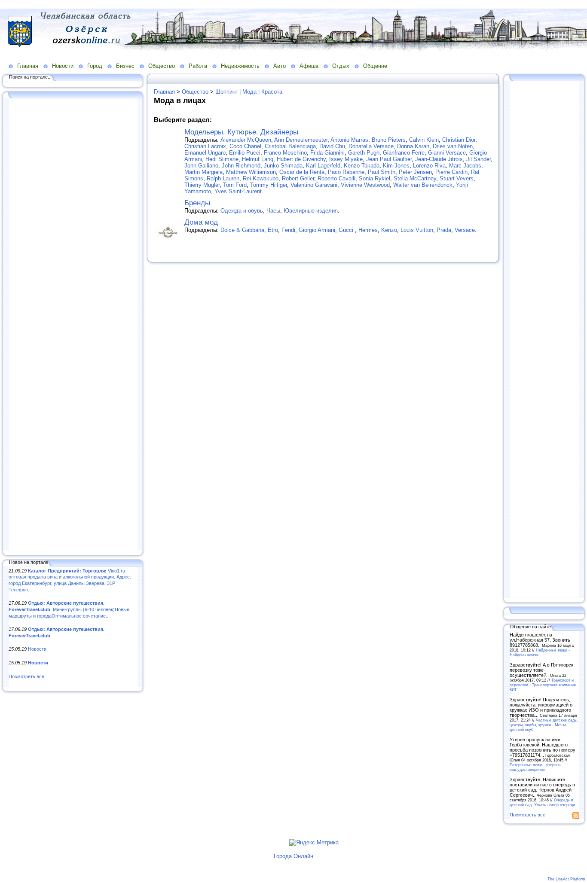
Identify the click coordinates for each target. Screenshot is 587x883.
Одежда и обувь (241, 210)
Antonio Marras (349, 140)
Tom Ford (235, 185)
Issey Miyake (346, 159)
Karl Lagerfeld (323, 165)
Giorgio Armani (317, 230)
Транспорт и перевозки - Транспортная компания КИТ (543, 685)
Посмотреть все (26, 676)
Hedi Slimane (221, 159)
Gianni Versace (447, 152)
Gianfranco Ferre (404, 152)
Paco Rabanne (346, 172)
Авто (279, 66)
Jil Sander (478, 159)
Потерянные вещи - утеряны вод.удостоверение (535, 767)
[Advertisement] (73, 325)
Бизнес (125, 66)
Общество (161, 66)
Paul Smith (381, 172)
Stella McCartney (415, 178)
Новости (62, 66)
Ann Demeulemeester (300, 140)
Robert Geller (298, 178)
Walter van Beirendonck (422, 185)
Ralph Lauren (223, 178)
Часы (273, 210)
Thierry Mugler (202, 185)
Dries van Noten (453, 146)
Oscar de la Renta (301, 172)
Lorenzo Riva (429, 165)
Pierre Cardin (451, 172)
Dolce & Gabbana (242, 230)
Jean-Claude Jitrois (439, 159)
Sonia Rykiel (374, 178)
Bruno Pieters (389, 140)
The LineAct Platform (566, 879)
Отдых (340, 66)
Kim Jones (396, 165)
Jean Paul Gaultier (389, 159)
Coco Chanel (245, 146)
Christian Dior (458, 140)
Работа (198, 66)
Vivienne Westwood (365, 185)
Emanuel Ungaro (205, 152)
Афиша (309, 66)
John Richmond (241, 165)
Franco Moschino (285, 152)
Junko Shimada (283, 165)
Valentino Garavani (313, 185)
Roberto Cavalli (336, 178)
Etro (273, 230)
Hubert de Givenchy (301, 159)
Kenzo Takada (361, 165)
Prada (444, 230)
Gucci (347, 230)
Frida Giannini (327, 152)
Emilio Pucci (244, 152)
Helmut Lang (257, 159)
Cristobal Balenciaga (290, 146)
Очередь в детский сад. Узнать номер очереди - (544, 802)
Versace (465, 230)
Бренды (197, 203)
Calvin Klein (424, 140)
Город (94, 66)
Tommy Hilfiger (268, 185)
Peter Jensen (415, 172)
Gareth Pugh (363, 152)
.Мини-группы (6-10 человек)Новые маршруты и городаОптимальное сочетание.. (69, 609)
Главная (27, 66)
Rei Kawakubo (260, 178)
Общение (375, 66)
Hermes (368, 230)
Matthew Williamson (251, 172)
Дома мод (201, 222)
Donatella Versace (371, 146)
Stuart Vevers (457, 178)
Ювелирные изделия (311, 210)
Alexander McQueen (245, 140)
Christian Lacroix (205, 146)
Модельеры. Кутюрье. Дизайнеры (241, 132)
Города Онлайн (293, 856)
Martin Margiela (203, 172)
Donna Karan (413, 146)
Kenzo (389, 230)
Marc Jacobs (465, 165)
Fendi (288, 230)
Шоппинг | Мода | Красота (248, 91)
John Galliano (201, 165)
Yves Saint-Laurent (238, 191)
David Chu (332, 146)
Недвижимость (240, 66)
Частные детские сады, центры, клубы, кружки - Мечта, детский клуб (544, 725)
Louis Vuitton (417, 230)
